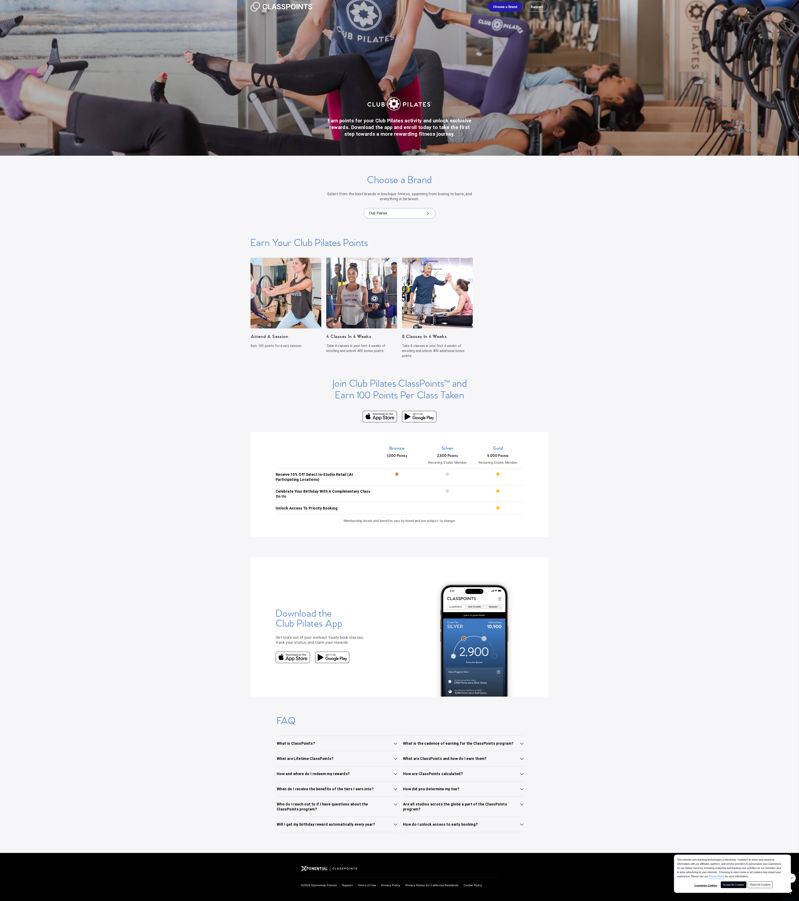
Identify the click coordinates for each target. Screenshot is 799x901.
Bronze (396, 448)
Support (347, 885)
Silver (447, 448)
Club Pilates (378, 213)
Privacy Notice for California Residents (432, 885)
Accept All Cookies (733, 884)
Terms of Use (367, 885)
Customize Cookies (705, 885)
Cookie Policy (473, 885)
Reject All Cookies (760, 884)
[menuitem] (505, 7)
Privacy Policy (717, 876)
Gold (498, 448)
